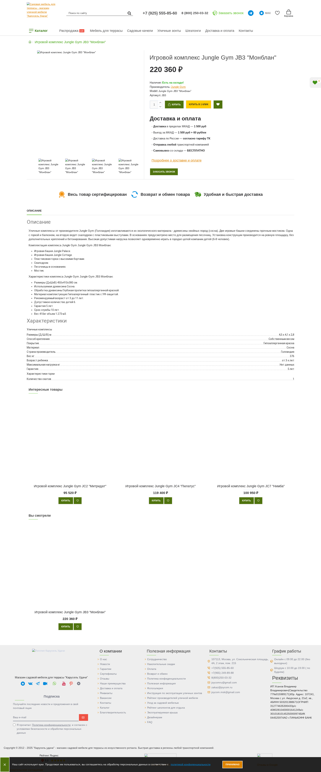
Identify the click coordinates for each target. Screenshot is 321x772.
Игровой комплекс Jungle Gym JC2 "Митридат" (70, 486)
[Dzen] (78, 683)
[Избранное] (278, 13)
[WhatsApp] (54, 683)
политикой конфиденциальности (190, 764)
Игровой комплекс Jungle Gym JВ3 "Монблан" (70, 612)
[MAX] (23, 683)
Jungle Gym (178, 86)
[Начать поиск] (129, 13)
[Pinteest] (71, 683)
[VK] (30, 683)
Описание (34, 210)
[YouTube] (64, 683)
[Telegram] (251, 13)
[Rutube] (45, 683)
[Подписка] (83, 717)
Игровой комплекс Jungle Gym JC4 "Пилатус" (160, 486)
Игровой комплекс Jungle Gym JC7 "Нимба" (251, 486)
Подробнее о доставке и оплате (177, 160)
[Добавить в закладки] (218, 104)
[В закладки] (77, 500)
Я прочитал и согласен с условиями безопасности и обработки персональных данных (52, 728)
